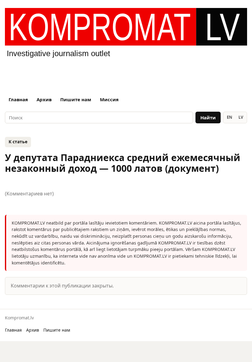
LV (240, 117)
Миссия (109, 99)
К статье (18, 141)
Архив (44, 99)
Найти (208, 117)
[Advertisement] (126, 75)
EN (229, 117)
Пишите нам (75, 99)
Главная (18, 99)
